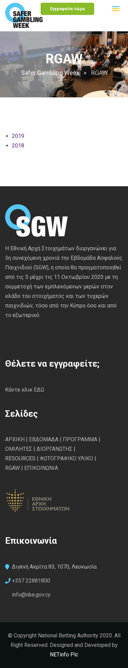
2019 (18, 136)
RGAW (12, 468)
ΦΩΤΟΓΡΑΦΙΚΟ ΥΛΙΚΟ (66, 458)
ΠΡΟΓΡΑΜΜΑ (81, 439)
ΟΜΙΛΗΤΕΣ (18, 449)
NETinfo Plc (64, 654)
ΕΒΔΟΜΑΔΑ (43, 439)
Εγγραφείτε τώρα (67, 8)
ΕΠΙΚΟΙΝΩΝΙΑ (41, 468)
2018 (18, 145)
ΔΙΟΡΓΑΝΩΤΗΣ (54, 449)
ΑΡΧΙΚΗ (15, 439)
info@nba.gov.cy (31, 594)
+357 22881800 (31, 580)
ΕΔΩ (39, 389)
